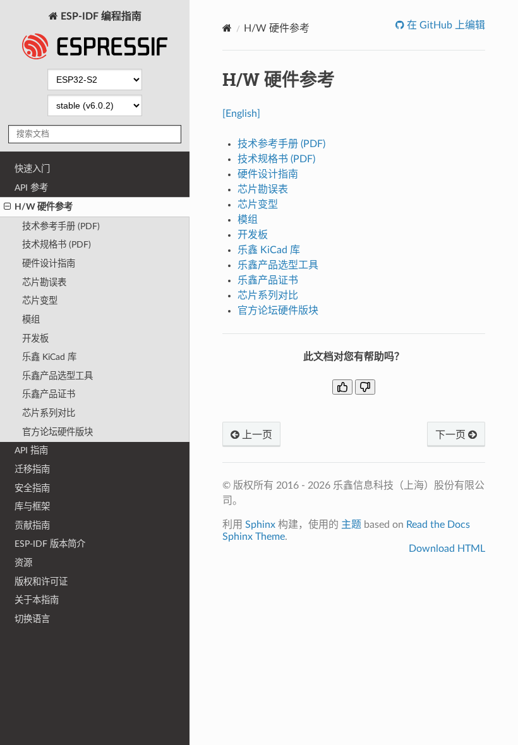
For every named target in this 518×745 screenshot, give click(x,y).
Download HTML (447, 549)
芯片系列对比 (48, 413)
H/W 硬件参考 (44, 207)
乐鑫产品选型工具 (57, 376)
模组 (31, 320)
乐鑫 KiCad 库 (49, 357)
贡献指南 (32, 525)
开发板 (35, 338)
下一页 (451, 435)
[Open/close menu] (7, 207)
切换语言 (32, 619)
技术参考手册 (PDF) (61, 226)
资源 (23, 563)
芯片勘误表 (44, 282)
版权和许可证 (41, 582)
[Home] (227, 28)
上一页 (255, 435)
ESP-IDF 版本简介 (50, 544)
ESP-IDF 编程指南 (100, 16)
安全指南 (32, 488)
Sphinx (260, 525)
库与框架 (32, 506)
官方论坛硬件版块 (57, 432)
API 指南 (31, 450)
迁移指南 (32, 469)
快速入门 (32, 169)
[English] (241, 114)
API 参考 (31, 188)
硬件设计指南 (48, 263)
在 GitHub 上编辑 (444, 25)
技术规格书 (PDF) (56, 244)
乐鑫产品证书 (48, 394)
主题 (351, 525)
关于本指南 (37, 600)
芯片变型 (39, 301)
